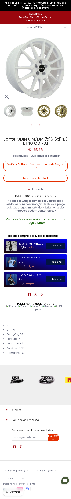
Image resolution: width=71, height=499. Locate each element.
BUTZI (18, 196)
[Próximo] (65, 68)
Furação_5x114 (16, 334)
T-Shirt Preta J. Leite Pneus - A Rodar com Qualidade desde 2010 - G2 (31, 274)
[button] (65, 27)
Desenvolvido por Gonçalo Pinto (19, 484)
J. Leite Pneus (34, 27)
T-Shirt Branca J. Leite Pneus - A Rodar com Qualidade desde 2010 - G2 (31, 257)
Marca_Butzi (15, 343)
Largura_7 (13, 339)
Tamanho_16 (15, 353)
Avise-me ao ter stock (35, 178)
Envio (33, 155)
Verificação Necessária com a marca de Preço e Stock (35, 166)
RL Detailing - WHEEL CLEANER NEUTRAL (31, 243)
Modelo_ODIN (16, 348)
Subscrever (53, 437)
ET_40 (11, 330)
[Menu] (5, 27)
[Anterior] (5, 68)
